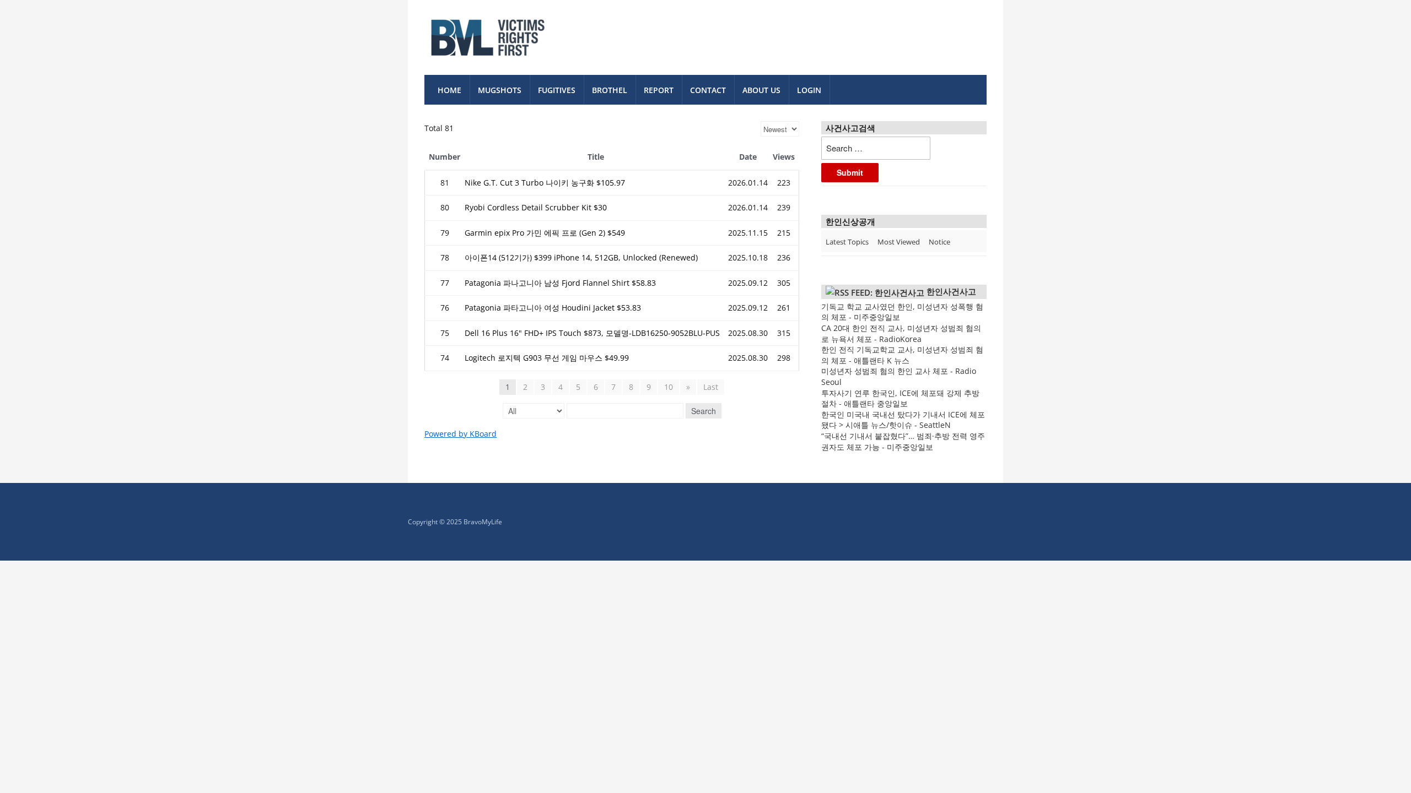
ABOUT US (761, 90)
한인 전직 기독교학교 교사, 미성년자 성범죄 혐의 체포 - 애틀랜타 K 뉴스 (902, 355)
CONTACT (708, 90)
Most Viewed (898, 242)
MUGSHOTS (499, 90)
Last (710, 387)
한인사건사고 (951, 291)
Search (703, 410)
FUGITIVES (556, 90)
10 (668, 387)
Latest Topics (847, 242)
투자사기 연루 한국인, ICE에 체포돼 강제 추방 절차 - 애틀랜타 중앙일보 (900, 398)
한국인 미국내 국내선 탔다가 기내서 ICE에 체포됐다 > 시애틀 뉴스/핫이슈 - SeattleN (903, 420)
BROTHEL (609, 90)
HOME (449, 90)
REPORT (659, 90)
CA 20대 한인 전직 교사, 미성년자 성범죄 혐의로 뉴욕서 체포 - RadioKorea (901, 333)
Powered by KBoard (460, 433)
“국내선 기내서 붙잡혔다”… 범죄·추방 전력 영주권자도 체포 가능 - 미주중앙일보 (903, 441)
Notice (939, 242)
